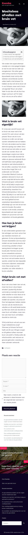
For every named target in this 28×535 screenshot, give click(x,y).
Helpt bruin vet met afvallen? (13, 59)
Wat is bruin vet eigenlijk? (12, 54)
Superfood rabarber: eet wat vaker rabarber (12, 467)
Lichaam (7, 348)
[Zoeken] (24, 523)
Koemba (6, 3)
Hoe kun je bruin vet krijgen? (13, 56)
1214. (22, 532)
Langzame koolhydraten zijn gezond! (12, 454)
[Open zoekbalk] (19, 4)
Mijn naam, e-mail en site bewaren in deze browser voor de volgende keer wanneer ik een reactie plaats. (14, 398)
